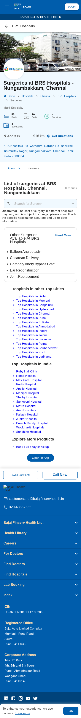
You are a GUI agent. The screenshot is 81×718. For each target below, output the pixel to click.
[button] (40, 523)
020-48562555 (20, 507)
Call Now (60, 475)
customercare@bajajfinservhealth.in (36, 499)
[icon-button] (6, 26)
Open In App (40, 457)
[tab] (14, 169)
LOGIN (72, 6)
